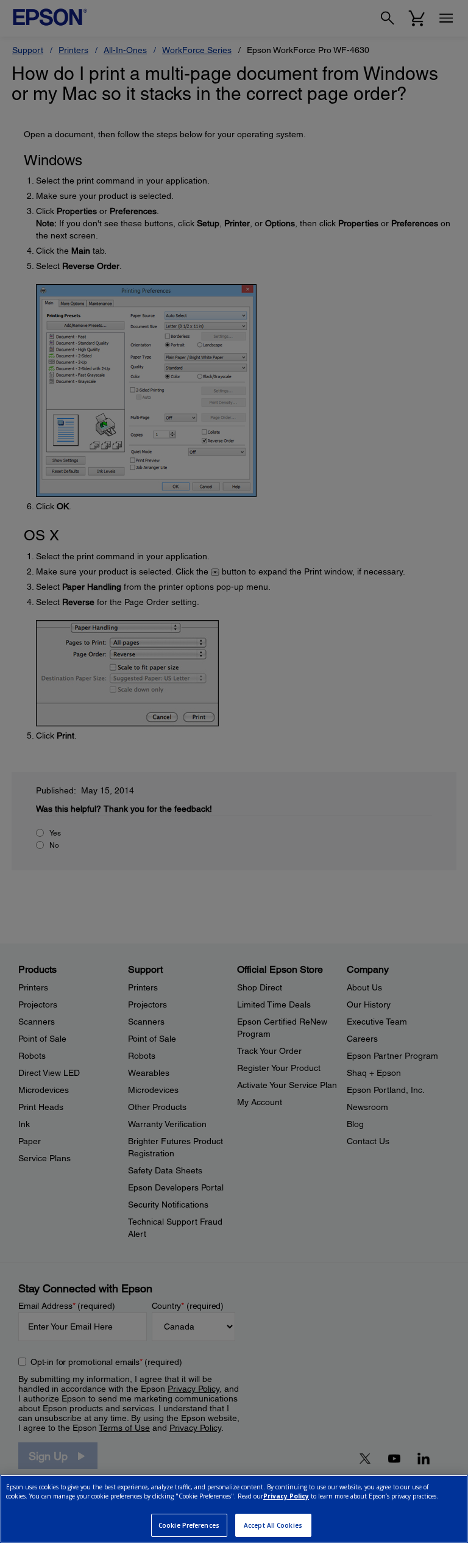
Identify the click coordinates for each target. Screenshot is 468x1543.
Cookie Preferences (188, 1525)
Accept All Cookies (273, 1525)
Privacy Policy (286, 1496)
